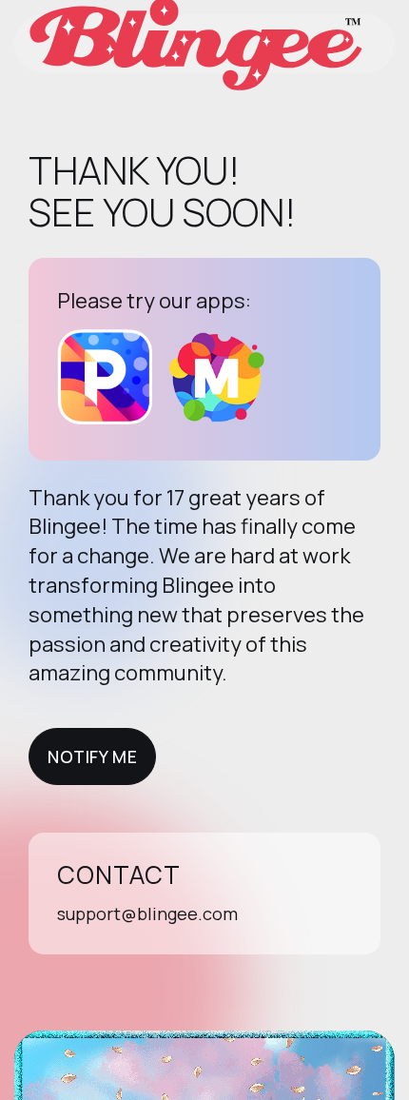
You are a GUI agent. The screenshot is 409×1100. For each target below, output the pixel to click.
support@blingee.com (147, 913)
